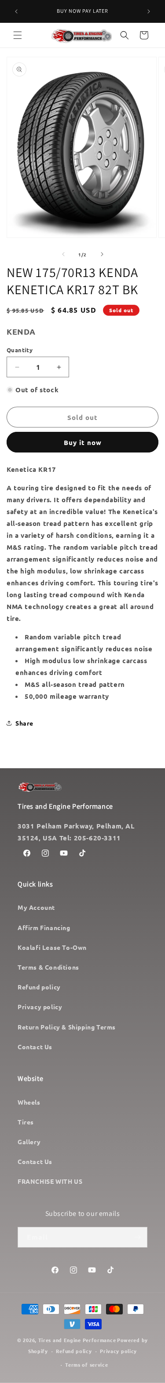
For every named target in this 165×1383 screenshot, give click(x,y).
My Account (36, 907)
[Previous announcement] (16, 11)
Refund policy (39, 987)
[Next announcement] (148, 11)
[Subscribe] (137, 1237)
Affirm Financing (44, 927)
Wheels (29, 1102)
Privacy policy (40, 1007)
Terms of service (86, 1364)
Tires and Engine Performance (77, 1339)
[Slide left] (63, 254)
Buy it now (83, 442)
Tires (26, 1122)
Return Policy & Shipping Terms (67, 1027)
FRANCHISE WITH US (50, 1181)
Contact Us (35, 1047)
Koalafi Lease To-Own (52, 947)
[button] (17, 35)
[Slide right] (102, 254)
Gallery (29, 1142)
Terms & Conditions (48, 967)
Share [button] (24, 723)
